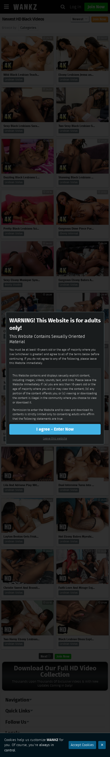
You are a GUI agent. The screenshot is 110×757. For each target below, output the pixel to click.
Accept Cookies (82, 744)
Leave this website (55, 438)
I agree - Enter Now (55, 429)
